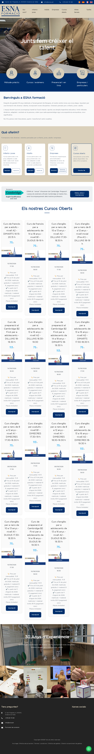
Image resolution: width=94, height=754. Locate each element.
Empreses (55, 9)
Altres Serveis (76, 11)
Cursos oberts (64, 11)
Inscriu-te (16, 170)
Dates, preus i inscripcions (79, 194)
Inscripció (11, 307)
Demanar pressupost (62, 170)
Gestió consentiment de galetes (72, 743)
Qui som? (24, 11)
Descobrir (7, 170)
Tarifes (88, 9)
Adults (46, 9)
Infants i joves (35, 11)
